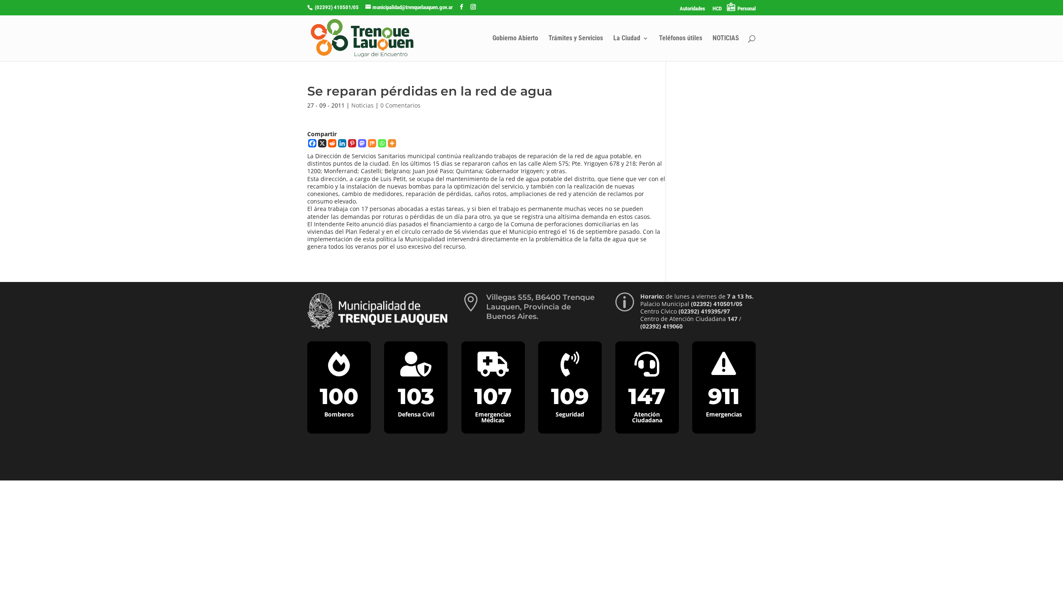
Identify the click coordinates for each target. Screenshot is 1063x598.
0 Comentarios (400, 105)
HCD (717, 9)
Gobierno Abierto (515, 38)
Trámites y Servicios (576, 38)
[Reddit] (332, 143)
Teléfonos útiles (680, 38)
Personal (746, 8)
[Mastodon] (362, 143)
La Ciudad (626, 38)
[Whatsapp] (382, 143)
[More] (392, 143)
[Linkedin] (342, 143)
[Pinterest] (352, 143)
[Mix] (372, 143)
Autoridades (692, 9)
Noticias (362, 105)
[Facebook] (312, 143)
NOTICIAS (726, 38)
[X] (322, 143)
